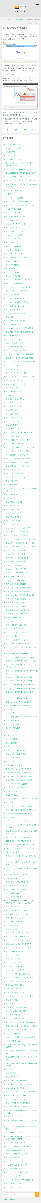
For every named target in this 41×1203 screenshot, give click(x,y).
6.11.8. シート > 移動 (13, 959)
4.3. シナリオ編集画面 (13, 246)
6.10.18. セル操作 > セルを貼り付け (18, 610)
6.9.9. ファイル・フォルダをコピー (18, 532)
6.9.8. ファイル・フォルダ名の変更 (18, 528)
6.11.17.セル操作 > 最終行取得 (16, 1011)
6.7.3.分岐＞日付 (12, 1003)
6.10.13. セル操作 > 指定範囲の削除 (18, 591)
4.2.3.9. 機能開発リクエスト (15, 1168)
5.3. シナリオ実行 (12, 268)
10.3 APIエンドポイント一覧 (16, 1142)
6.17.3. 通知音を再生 (13, 893)
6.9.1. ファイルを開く (13, 509)
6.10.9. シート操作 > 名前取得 (16, 576)
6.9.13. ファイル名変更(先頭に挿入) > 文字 (20, 539)
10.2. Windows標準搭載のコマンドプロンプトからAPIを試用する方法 (22, 1137)
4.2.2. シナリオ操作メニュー (16, 216)
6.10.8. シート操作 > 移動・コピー (18, 573)
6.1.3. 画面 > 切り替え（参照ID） (17, 302)
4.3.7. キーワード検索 (13, 897)
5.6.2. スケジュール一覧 (14, 283)
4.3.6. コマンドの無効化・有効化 (17, 257)
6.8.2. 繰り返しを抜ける (14, 502)
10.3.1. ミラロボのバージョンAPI (17, 1146)
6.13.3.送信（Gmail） (13, 720)
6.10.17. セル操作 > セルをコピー (17, 606)
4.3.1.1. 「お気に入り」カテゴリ (17, 910)
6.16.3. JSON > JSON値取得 (16, 750)
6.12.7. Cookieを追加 (13, 1033)
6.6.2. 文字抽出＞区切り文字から (17, 455)
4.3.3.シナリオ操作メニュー (15, 250)
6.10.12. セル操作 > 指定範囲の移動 (18, 587)
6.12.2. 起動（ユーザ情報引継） (17, 625)
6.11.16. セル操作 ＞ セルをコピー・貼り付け (21, 1026)
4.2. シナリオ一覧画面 (13, 209)
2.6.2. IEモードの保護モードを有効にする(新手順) (21, 1111)
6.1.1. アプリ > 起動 (13, 294)
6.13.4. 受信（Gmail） (13, 724)
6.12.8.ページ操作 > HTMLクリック (18, 643)
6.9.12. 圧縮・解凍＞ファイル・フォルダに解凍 (21, 1058)
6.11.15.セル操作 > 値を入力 (15, 985)
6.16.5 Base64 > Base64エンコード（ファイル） (21, 1121)
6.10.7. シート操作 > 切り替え (16, 569)
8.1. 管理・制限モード (13, 791)
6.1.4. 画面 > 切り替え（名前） (16, 306)
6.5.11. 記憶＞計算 (12, 421)
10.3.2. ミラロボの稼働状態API (16, 1150)
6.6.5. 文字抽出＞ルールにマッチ (17, 466)
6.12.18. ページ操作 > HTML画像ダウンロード (22, 688)
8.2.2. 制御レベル (12, 802)
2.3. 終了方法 (10, 155)
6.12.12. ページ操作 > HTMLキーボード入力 (21, 661)
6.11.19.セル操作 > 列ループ (15, 1018)
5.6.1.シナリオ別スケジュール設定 (18, 279)
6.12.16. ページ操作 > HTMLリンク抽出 (19, 681)
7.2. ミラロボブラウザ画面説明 (16, 787)
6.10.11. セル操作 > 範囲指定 (16, 584)
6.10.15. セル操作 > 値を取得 (16, 599)
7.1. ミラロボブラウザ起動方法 (16, 784)
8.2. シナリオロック (13, 795)
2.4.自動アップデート (13, 159)
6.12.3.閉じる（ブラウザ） (15, 628)
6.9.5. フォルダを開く (13, 517)
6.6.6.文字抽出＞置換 (13, 469)
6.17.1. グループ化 (12, 758)
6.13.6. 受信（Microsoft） (15, 921)
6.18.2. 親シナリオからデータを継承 (18, 769)
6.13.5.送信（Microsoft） (15, 918)
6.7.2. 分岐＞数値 (12, 484)
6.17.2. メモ (10, 761)
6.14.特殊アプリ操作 (13, 728)
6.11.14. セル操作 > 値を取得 (16, 981)
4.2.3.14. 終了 (10, 242)
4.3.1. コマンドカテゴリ (14, 907)
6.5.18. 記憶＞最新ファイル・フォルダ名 (20, 447)
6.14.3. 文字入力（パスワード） (17, 1095)
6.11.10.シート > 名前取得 (15, 966)
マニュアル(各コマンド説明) (15, 19)
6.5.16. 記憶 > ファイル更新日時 (17, 440)
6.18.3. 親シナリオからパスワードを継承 (20, 1084)
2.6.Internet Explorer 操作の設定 (17, 169)
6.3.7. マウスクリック (13, 365)
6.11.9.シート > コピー (14, 962)
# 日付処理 (11, 1199)
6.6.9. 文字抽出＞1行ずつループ (17, 477)
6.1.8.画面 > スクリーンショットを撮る (19, 996)
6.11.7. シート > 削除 (13, 955)
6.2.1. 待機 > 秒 (11, 317)
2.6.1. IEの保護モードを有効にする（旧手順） (22, 173)
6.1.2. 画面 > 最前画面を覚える (16, 298)
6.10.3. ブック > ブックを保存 (16, 554)
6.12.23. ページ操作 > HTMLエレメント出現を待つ (22, 869)
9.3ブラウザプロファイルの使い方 (18, 821)
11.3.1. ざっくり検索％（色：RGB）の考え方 (21, 844)
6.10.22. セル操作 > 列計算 (15, 1088)
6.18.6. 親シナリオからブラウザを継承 (19, 780)
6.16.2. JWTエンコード (14, 1116)
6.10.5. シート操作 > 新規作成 (16, 561)
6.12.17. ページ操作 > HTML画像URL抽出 (20, 684)
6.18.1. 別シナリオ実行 (14, 765)
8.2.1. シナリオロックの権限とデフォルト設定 (22, 798)
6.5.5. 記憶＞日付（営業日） (16, 399)
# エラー (4, 1199)
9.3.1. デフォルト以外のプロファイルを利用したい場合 (22, 826)
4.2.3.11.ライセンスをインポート (17, 1172)
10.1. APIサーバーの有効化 (15, 1132)
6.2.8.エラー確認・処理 (14, 339)
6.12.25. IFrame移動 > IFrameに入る (18, 702)
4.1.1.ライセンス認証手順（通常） (18, 201)
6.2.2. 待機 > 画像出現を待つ (16, 320)
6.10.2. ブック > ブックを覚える (17, 882)
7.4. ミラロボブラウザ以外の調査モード (19, 1180)
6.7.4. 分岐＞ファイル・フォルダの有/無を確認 (21, 489)
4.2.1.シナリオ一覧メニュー (15, 213)
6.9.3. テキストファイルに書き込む (18, 1103)
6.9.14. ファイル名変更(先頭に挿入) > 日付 (20, 543)
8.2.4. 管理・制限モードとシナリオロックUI (21, 810)
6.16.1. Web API (11, 746)
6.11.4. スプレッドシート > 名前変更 (18, 944)
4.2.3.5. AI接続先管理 (13, 1157)
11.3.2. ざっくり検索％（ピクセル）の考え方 (21, 848)
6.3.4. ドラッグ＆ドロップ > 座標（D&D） (20, 354)
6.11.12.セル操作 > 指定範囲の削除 (18, 974)
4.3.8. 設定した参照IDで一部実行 (17, 914)
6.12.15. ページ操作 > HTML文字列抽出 (19, 677)
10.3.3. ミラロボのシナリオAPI (16, 1154)
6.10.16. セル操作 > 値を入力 (16, 602)
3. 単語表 (9, 194)
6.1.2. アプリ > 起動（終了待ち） (17, 1106)
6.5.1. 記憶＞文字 (12, 388)
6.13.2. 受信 (10, 713)
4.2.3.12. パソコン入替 (14, 1183)
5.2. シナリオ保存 (12, 265)
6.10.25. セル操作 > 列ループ (16, 992)
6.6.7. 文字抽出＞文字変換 (15, 473)
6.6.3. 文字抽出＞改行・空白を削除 (18, 458)
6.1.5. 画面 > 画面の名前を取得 (16, 874)
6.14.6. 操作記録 (11, 743)
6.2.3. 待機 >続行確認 (13, 324)
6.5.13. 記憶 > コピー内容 (14, 428)
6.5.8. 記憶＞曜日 (12, 410)
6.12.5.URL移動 (11, 636)
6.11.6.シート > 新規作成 (14, 951)
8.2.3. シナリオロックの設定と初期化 (19, 806)
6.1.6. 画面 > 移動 (12, 309)
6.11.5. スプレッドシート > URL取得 (18, 947)
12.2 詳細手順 (11, 1073)
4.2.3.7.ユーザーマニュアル (15, 1161)
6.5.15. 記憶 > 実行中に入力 (15, 436)
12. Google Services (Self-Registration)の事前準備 (21, 1064)
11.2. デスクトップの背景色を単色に (18, 841)
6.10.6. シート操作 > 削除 (14, 565)
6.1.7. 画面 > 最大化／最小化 (16, 313)
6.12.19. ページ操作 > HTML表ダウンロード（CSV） (21, 693)
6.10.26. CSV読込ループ (14, 617)
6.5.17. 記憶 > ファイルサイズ (16, 443)
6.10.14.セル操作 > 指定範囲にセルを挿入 (20, 595)
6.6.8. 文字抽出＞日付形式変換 (16, 889)
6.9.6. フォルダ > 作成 (14, 520)
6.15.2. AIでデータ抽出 (14, 1187)
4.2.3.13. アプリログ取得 (14, 239)
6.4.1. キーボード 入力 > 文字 (16, 373)
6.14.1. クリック (11, 731)
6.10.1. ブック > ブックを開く (16, 550)
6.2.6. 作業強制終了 (12, 335)
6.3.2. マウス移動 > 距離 (14, 347)
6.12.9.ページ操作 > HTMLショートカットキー (21, 648)
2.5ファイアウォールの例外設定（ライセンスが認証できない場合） (21, 164)
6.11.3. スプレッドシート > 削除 (17, 940)
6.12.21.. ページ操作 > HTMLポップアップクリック (21, 857)
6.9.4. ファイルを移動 (13, 513)
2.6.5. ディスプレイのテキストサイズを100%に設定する (21, 185)
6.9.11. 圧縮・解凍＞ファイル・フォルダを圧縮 (21, 1052)
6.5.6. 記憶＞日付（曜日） (15, 402)
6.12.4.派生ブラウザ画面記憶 (16, 632)
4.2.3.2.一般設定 (11, 227)
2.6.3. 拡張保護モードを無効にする (18, 176)
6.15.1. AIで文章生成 (13, 1176)
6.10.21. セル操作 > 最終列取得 (16, 1080)
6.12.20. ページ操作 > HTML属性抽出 (19, 698)
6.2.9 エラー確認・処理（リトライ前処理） (21, 1092)
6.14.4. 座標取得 (11, 739)
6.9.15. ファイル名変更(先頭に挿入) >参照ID (21, 546)
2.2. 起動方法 (10, 152)
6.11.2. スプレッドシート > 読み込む (18, 936)
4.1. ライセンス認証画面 (14, 198)
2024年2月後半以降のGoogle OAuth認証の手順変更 (21, 1045)
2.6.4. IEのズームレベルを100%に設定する (20, 180)
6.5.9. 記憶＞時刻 (12, 414)
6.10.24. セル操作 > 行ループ (16, 988)
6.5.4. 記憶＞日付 (12, 395)
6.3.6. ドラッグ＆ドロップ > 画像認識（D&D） (22, 361)
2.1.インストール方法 (13, 148)
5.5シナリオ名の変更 (13, 276)
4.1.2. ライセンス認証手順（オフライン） (20, 205)
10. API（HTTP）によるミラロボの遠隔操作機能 (21, 1127)
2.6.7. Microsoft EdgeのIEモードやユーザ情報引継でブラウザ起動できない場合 (21, 901)
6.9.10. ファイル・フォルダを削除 (17, 535)
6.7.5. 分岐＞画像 (12, 494)
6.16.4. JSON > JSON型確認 (16, 754)
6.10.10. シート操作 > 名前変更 (16, 580)
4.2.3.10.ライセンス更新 (14, 235)
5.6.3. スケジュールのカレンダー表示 (19, 287)
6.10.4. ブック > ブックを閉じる (17, 558)
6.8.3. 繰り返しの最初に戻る (16, 505)
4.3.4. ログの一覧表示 (14, 1041)
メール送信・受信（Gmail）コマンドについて (22, 717)
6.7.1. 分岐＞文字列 (12, 481)
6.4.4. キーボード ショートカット (18, 384)
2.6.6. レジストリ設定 (13, 190)
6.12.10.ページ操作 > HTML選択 (17, 653)
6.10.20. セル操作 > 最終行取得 (16, 1007)
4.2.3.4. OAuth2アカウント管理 (17, 885)
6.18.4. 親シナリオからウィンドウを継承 (20, 772)
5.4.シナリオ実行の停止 (14, 272)
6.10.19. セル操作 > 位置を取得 (16, 613)
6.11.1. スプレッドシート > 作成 (17, 933)
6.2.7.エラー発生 (12, 1000)
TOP (3, 19)
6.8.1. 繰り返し (11, 498)
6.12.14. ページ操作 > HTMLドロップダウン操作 (22, 672)
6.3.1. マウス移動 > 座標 (14, 343)
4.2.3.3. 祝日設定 (12, 925)
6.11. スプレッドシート (14, 929)
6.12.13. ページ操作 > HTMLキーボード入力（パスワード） (21, 665)
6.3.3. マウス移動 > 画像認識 (16, 350)
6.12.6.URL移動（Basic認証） (16, 640)
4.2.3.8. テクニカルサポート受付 (17, 1165)
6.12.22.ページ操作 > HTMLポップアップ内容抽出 (21, 863)
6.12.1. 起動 (10, 621)
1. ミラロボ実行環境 (13, 144)
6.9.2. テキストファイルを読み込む (18, 1099)
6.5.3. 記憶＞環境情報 (13, 391)
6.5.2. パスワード (12, 1077)
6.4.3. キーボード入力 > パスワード (18, 380)
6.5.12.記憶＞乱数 (12, 425)
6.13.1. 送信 (10, 709)
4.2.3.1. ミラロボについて (15, 224)
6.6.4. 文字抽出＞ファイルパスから (18, 462)
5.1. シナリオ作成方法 (13, 261)
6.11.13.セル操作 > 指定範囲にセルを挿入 (20, 977)
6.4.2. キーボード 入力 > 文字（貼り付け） (21, 376)
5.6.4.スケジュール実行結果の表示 (18, 291)
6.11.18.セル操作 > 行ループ (15, 1015)
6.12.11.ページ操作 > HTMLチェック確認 (20, 657)
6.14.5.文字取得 (11, 878)
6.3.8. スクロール (12, 369)
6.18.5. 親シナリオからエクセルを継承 (19, 776)
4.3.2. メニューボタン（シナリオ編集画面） (21, 1022)
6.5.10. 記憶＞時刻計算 (14, 417)
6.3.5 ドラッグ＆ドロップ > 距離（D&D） (20, 358)
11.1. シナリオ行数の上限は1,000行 (18, 837)
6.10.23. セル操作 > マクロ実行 (16, 1029)
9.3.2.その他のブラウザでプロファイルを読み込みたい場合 (21, 832)
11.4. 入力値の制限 (12, 852)
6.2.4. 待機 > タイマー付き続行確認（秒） (20, 328)
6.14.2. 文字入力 (11, 735)
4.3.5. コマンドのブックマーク (16, 253)
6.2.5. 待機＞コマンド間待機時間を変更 (19, 332)
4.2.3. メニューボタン (13, 220)
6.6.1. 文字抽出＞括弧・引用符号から (19, 451)
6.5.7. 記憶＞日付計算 (13, 406)
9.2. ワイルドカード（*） (14, 817)
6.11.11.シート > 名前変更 (15, 970)
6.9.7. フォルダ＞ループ (14, 524)
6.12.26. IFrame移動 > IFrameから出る (19, 705)
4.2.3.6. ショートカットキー (15, 231)
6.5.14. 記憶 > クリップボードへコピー (19, 432)
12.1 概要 (9, 1069)
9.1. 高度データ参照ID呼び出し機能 (18, 813)
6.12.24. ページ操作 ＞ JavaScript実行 (20, 1037)
